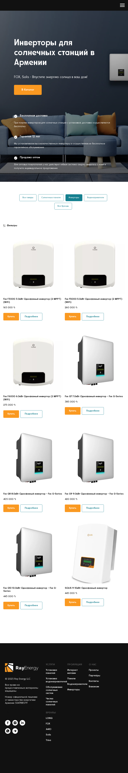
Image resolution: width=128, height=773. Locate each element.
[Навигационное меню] (122, 5)
